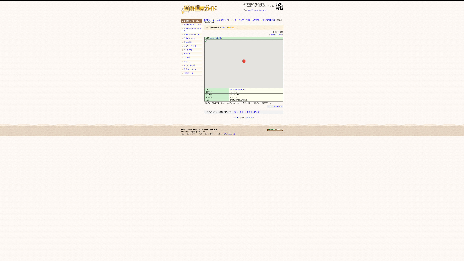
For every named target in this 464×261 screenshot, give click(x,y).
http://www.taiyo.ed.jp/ (237, 89)
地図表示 (231, 27)
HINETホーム (188, 73)
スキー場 (187, 57)
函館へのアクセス (190, 69)
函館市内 (255, 20)
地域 (248, 20)
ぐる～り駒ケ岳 (189, 65)
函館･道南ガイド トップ (192, 24)
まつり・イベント (190, 46)
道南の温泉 (188, 42)
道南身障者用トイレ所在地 (192, 29)
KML (212, 38)
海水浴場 (187, 54)
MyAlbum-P (249, 117)
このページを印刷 (275, 106)
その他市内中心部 (268, 20)
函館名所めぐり (189, 38)
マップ (241, 20)
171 (255, 112)
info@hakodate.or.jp (228, 134)
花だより (187, 61)
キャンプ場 (188, 50)
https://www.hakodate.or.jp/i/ (257, 10)
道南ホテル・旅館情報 (192, 34)
